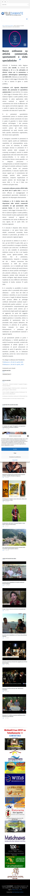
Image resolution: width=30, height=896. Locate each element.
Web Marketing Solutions (17, 892)
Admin (20, 889)
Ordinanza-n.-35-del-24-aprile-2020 (13, 362)
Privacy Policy (15, 460)
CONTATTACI (15, 735)
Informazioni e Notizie (9, 25)
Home (3, 25)
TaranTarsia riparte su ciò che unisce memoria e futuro (13, 398)
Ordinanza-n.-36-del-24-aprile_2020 (13, 364)
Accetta (15, 449)
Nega (15, 453)
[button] (28, 436)
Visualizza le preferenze (15, 457)
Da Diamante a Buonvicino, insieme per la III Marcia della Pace (14, 396)
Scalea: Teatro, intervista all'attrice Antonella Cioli (13, 609)
